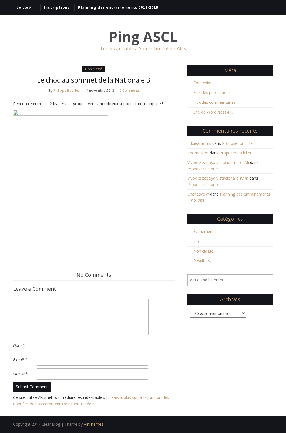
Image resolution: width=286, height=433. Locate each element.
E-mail (20, 359)
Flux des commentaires (214, 102)
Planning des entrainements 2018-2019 (118, 7)
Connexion (203, 82)
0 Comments (130, 90)
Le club (23, 7)
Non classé (94, 69)
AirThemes (93, 424)
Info (197, 241)
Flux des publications (212, 92)
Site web (20, 373)
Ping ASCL (143, 36)
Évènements (204, 231)
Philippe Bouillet (66, 90)
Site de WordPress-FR (213, 112)
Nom (19, 345)
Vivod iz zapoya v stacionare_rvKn (217, 178)
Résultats (201, 260)
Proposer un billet (238, 143)
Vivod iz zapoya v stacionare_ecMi (218, 162)
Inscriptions (57, 7)
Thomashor (198, 153)
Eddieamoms (199, 143)
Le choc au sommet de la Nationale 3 (93, 79)
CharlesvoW (198, 194)
